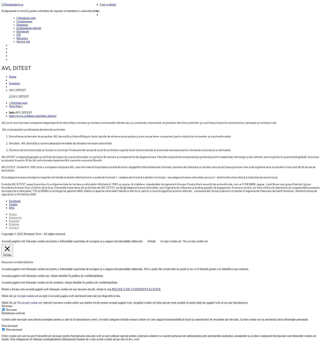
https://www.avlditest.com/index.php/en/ (32, 115)
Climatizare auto (26, 18)
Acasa (104, 11)
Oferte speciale (20, 56)
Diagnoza (22, 24)
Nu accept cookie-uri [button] (195, 241)
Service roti (23, 41)
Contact (15, 52)
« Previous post (18, 102)
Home (12, 76)
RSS (11, 207)
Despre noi (16, 48)
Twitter (13, 204)
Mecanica (22, 38)
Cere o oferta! (108, 4)
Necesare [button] (6, 306)
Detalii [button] (152, 241)
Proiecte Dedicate (21, 59)
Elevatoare (22, 31)
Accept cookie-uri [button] (170, 241)
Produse (106, 14)
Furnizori (15, 45)
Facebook (15, 201)
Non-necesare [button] (9, 325)
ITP (18, 34)
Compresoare (24, 21)
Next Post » (16, 106)
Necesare (11, 309)
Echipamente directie (28, 28)
